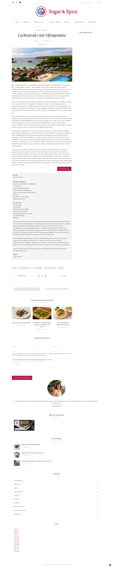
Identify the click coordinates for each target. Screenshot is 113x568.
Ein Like (63, 275)
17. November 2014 (46, 40)
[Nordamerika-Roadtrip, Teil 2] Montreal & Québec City (36, 461)
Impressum (92, 22)
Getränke (56, 503)
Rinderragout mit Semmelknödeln (21, 322)
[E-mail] (20, 2)
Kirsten (35, 40)
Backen (56, 499)
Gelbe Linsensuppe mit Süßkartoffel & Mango (62, 323)
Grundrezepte (56, 480)
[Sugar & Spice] (56, 11)
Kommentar (17, 363)
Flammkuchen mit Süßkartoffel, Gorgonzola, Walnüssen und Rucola (42, 324)
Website (55, 346)
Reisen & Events (54, 22)
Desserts (56, 495)
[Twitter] (38, 276)
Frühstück (56, 484)
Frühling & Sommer (37, 268)
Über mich (26, 22)
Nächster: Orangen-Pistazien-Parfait (57, 289)
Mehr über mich (56, 406)
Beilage (14, 268)
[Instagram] (13, 2)
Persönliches (56, 514)
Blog (17, 22)
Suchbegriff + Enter (88, 2)
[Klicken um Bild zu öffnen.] (42, 65)
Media (67, 22)
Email (34, 346)
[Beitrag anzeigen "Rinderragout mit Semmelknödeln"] (21, 313)
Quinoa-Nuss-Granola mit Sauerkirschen (32, 453)
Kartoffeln (61, 268)
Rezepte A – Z (38, 22)
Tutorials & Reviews (56, 510)
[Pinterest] (45, 276)
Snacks (56, 488)
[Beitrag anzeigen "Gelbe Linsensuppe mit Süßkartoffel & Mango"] (63, 313)
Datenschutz (79, 22)
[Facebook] (16, 2)
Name (14, 346)
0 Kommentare (21, 275)
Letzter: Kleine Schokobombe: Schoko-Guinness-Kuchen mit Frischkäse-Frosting (26, 289)
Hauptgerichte (42, 30)
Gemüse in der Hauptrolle (50, 268)
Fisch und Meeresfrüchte (25, 268)
